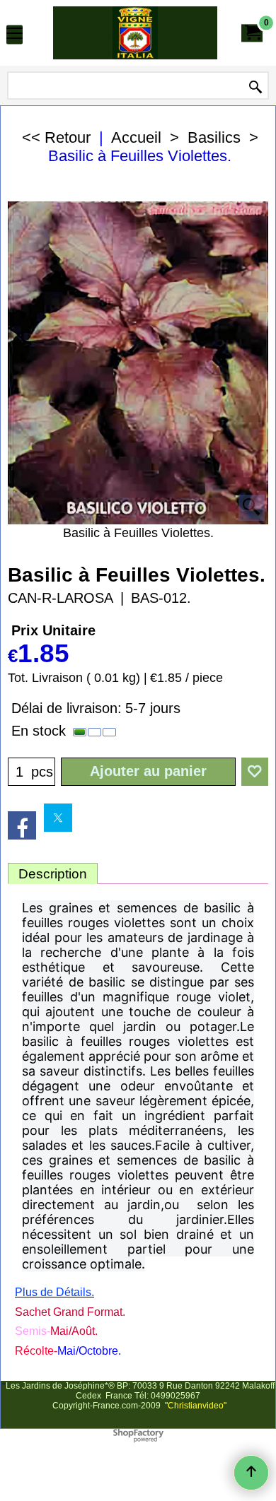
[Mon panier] (252, 33)
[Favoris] (254, 771)
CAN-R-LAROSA (60, 598)
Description (52, 873)
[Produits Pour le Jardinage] (135, 32)
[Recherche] (255, 87)
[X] (58, 818)
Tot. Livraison (45, 678)
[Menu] (14, 34)
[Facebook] (22, 825)
